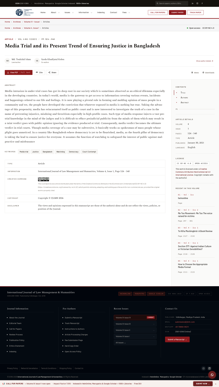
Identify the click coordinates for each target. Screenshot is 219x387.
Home (43, 12)
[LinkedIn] (192, 3)
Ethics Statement (16, 346)
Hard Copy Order (72, 346)
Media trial (24, 151)
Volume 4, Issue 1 (31, 28)
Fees (124, 12)
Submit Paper (177, 12)
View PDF (20, 72)
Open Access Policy (73, 351)
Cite (41, 72)
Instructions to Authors (74, 329)
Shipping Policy (65, 368)
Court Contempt (89, 151)
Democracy (73, 151)
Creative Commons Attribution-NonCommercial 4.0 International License (193, 172)
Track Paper (195, 12)
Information (84, 12)
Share (54, 72)
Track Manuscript (72, 323)
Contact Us (79, 368)
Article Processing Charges (76, 334)
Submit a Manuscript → (177, 339)
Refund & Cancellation (29, 368)
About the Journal (17, 317)
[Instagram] (197, 3)
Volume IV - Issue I (32, 21)
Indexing (101, 12)
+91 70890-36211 (182, 327)
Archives (17, 21)
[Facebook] (202, 3)
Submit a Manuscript (73, 317)
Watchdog (60, 151)
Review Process (16, 334)
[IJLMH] (24, 12)
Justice (35, 151)
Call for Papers (157, 12)
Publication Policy (16, 340)
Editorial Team (15, 323)
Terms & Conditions (48, 368)
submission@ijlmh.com (185, 322)
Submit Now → (203, 383)
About (53, 12)
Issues (67, 12)
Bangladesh (47, 151)
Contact (113, 12)
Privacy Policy (12, 368)
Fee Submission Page (74, 340)
